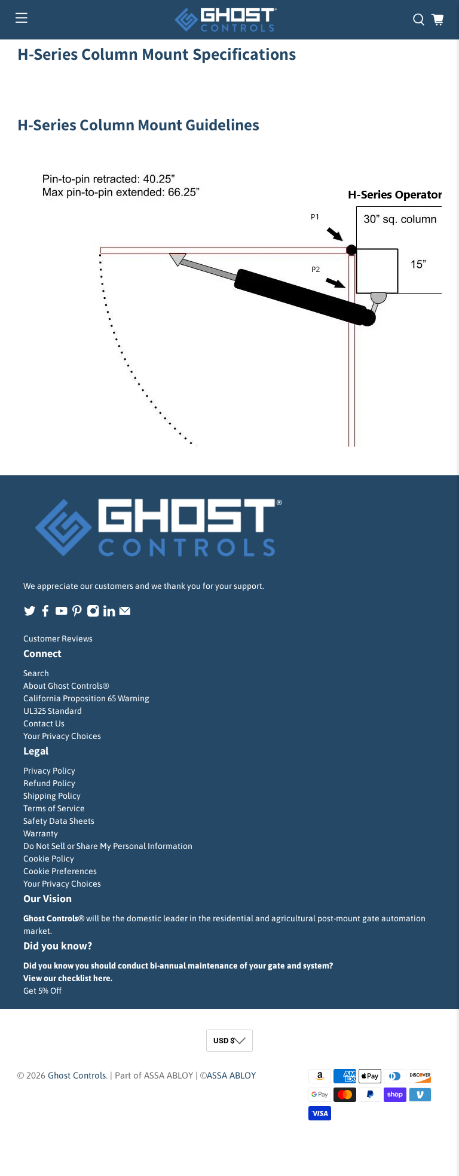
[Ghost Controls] (229, 19)
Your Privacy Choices (62, 736)
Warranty (40, 833)
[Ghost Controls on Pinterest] (77, 614)
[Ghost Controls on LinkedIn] (109, 614)
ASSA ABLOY (231, 1075)
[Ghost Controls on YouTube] (61, 614)
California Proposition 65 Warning (86, 698)
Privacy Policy (49, 770)
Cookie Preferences (60, 871)
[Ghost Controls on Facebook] (45, 614)
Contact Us (44, 723)
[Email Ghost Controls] (124, 614)
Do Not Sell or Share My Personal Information (107, 846)
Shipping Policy (52, 796)
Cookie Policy (48, 858)
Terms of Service (54, 808)
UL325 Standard (52, 711)
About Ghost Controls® (66, 686)
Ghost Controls (77, 1075)
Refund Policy (49, 783)
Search (36, 673)
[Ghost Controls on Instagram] (93, 614)
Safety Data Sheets (58, 821)
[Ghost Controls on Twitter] (29, 614)
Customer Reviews (58, 638)
